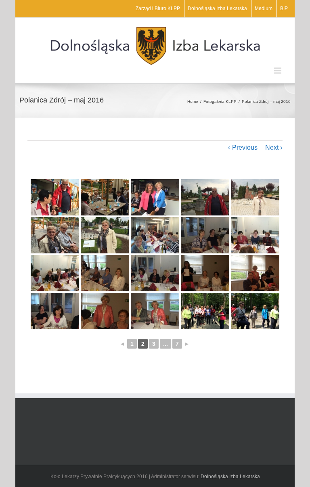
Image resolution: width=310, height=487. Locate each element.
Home (192, 101)
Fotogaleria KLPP (220, 101)
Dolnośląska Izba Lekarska (217, 8)
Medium (263, 8)
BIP (284, 8)
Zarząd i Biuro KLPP (158, 8)
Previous (245, 147)
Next (272, 147)
